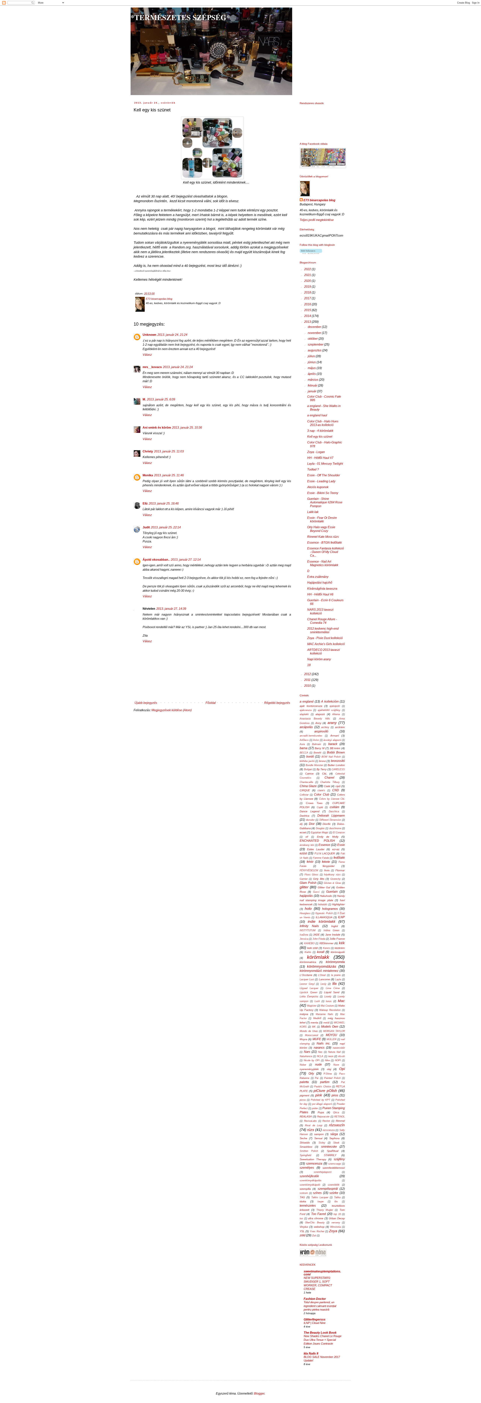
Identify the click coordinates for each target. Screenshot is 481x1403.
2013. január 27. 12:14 (186, 559)
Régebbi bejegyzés (277, 702)
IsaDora (304, 934)
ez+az (335, 849)
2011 (307, 679)
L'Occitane (306, 974)
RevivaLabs (310, 1120)
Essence (324, 844)
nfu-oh (341, 1056)
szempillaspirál (328, 1188)
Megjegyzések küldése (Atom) (171, 710)
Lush (317, 1001)
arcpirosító (321, 731)
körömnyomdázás (321, 966)
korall (320, 952)
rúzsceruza (329, 1130)
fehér (310, 861)
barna (303, 748)
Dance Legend (309, 811)
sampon (319, 1134)
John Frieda (318, 938)
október (313, 338)
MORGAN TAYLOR (334, 1031)
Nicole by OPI (312, 1060)
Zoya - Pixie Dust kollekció (325, 638)
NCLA (320, 1056)
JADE (316, 934)
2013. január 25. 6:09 (161, 399)
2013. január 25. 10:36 (187, 427)
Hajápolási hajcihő (319, 582)
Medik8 (317, 1018)
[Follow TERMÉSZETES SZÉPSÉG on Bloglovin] (311, 253)
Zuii (314, 1235)
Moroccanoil (311, 1035)
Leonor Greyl (307, 983)
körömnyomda (335, 962)
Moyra (303, 1039)
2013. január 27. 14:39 (171, 608)
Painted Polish (332, 1078)
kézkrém (340, 947)
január (312, 391)
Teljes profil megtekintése (317, 220)
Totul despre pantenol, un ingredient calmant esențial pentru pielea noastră (320, 1306)
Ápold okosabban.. (156, 559)
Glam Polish (308, 882)
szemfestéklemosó (334, 1167)
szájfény (339, 1159)
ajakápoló (335, 706)
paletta (304, 1082)
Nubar (303, 1064)
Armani (334, 735)
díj (301, 823)
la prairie (336, 975)
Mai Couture (327, 1005)
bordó (310, 756)
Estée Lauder (315, 849)
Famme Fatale (321, 857)
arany (332, 723)
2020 (308, 280)
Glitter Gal (324, 887)
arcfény (325, 727)
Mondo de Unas (309, 1031)
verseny (335, 1222)
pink (318, 1095)
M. (144, 399)
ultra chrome (315, 1218)
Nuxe (336, 1064)
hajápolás (306, 895)
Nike (327, 1060)
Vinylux (304, 1226)
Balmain (316, 744)
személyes (307, 1167)
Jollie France (337, 938)
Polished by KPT (320, 1099)
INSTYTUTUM (307, 930)
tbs (336, 1201)
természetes (308, 1205)
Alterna (336, 714)
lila (334, 984)
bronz (322, 760)
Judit (146, 527)
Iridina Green (331, 930)
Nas (320, 1052)
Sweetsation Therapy (313, 1159)
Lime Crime (333, 988)
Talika (337, 1197)
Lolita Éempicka (309, 996)
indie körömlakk (321, 921)
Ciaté (327, 786)
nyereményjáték (309, 1069)
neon (330, 1056)
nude (318, 1064)
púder (315, 1108)
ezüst (303, 853)
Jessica (304, 938)
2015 (308, 310)
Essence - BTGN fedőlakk (324, 542)
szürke (333, 1192)
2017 (308, 298)
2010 (308, 685)
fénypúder (329, 866)
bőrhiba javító (307, 761)
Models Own (329, 1026)
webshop (319, 1226)
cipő (338, 786)
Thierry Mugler (324, 1210)
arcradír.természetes (311, 735)
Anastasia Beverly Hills (315, 718)
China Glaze (308, 786)
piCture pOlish (325, 1091)
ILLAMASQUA (324, 917)
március (313, 379)
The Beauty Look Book (320, 1332)
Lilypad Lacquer (309, 988)
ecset (303, 832)
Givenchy (335, 878)
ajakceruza (306, 710)
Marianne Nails (324, 1014)
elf (307, 836)
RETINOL (339, 1116)
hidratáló (322, 904)
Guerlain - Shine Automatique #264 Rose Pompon (324, 502)
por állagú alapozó (322, 1104)
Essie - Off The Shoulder (323, 475)
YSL (302, 1231)
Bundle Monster (314, 765)
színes (317, 1192)
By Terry (322, 769)
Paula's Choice (322, 1086)
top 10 (337, 1214)
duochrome (335, 828)
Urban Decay (337, 1218)
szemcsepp (334, 1163)
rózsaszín (337, 1125)
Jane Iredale (332, 934)
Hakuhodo (326, 895)
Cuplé (320, 807)
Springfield (305, 1155)
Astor (316, 740)
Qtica (336, 1112)
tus (301, 1218)
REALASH (306, 1116)
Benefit (317, 752)
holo (308, 909)
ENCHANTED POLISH (317, 840)
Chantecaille (306, 782)
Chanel (329, 777)
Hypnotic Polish (324, 913)
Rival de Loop (313, 1125)
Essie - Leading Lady (321, 481)
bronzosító (338, 760)
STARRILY (330, 1155)
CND (335, 790)
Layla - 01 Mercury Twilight (325, 463)
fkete (327, 870)
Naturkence (306, 1056)
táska (303, 1201)
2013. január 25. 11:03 (169, 451)
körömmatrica (308, 962)
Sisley (321, 1142)
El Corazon (339, 832)
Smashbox (306, 1146)
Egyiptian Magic (319, 832)
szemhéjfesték (309, 1176)
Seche (303, 1138)
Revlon (326, 1120)
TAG (302, 1197)
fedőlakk (339, 857)
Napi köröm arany (319, 659)
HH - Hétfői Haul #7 (320, 457)
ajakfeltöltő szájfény (329, 710)
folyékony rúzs (332, 874)
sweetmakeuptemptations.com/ (322, 1273)
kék (342, 943)
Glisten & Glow (332, 883)
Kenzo (326, 948)
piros (335, 1095)
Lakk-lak (312, 512)
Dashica (304, 815)
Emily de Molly (328, 836)
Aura (302, 744)
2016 (308, 304)
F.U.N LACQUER (325, 853)
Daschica (334, 811)
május (312, 368)
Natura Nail (334, 1052)
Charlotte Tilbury (330, 782)
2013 (308, 321)
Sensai (318, 1138)
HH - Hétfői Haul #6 (320, 594)
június (312, 362)
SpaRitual (332, 1150)
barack (332, 744)
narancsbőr (339, 1047)
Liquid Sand (332, 992)
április (312, 373)
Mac (341, 1001)
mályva (304, 1014)
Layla (338, 979)
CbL (324, 773)
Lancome (324, 979)
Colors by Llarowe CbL (332, 798)
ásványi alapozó (332, 740)
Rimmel (340, 1120)
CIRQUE (305, 790)
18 (309, 665)
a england (306, 701)
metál (326, 1022)
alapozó (320, 714)
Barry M (319, 748)
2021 (308, 275)
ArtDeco (304, 740)
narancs (319, 1047)
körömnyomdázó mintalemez (319, 970)
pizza (303, 1099)
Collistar (304, 794)
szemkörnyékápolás (310, 1180)
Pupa (321, 1112)
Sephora (334, 1138)
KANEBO (309, 943)
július (312, 356)
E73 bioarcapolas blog (319, 200)
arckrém (340, 727)
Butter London (336, 765)
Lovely (327, 996)
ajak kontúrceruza (311, 705)
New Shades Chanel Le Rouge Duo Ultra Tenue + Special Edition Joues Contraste (322, 1339)
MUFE (316, 1039)
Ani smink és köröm (157, 427)
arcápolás (306, 727)
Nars (307, 1051)
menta (314, 1022)
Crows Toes (314, 803)
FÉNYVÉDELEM (309, 870)
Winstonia (335, 1226)
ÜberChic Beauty (314, 1222)
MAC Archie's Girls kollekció (326, 644)
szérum (304, 1193)
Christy (148, 451)
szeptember (316, 344)
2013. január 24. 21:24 (172, 334)
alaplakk (304, 714)
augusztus (315, 350)
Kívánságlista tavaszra (322, 588)
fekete (326, 861)
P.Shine (328, 1073)
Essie (341, 844)
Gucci (316, 891)
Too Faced (318, 1213)
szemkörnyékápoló (310, 1184)
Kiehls (308, 952)
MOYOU (331, 1035)
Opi (342, 1069)
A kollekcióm (329, 701)
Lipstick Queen (308, 992)
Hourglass (305, 913)
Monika (148, 475)
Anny (318, 723)
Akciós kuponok (317, 487)
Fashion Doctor (315, 1298)
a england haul (317, 415)
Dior (312, 823)
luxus (329, 1001)
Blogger (259, 1393)
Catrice (309, 773)
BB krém (335, 748)
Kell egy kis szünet (319, 436)
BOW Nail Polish (331, 756)
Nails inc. (323, 1043)
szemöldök (334, 1184)
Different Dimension (330, 819)
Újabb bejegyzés (146, 702)
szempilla (305, 1188)
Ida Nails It (311, 1353)
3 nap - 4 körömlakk (320, 430)
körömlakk (318, 957)
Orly (311, 1073)
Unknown (149, 334)
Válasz (147, 354)
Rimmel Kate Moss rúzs (323, 536)
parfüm (324, 1082)
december (315, 326)
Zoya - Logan (316, 452)
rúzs (310, 1130)
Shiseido (305, 1142)
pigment (304, 1095)
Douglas (320, 828)
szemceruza (314, 1163)
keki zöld (312, 947)
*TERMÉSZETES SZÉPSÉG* (180, 17)
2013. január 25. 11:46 (169, 475)
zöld (302, 1235)
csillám (334, 807)
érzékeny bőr (307, 845)
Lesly (323, 983)
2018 (308, 292)
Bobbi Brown (336, 752)
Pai (316, 1078)
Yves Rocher (317, 1231)
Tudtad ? (313, 469)
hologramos (330, 908)
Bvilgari (308, 769)
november (315, 332)
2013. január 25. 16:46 (164, 503)
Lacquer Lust (307, 979)
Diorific (327, 823)
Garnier (304, 878)
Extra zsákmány (317, 576)
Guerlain (332, 891)
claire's (321, 790)
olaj (329, 1069)
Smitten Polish (309, 1151)
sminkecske (329, 1146)
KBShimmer (326, 943)
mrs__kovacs (152, 367)
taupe (321, 1201)
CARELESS (338, 769)
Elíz (145, 503)
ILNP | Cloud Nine (314, 1322)
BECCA (304, 752)
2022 (308, 269)
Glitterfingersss (314, 1319)
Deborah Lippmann (331, 815)
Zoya (333, 1231)
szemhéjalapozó (322, 1172)
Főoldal (211, 702)
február (313, 385)
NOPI (338, 1060)
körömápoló (338, 952)
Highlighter (338, 904)
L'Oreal (322, 975)
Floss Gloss (311, 874)
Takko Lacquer (319, 1197)
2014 (308, 316)
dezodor (310, 819)
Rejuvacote (323, 1116)
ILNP (341, 917)
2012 (308, 674)
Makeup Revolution (330, 1010)
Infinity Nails (309, 926)
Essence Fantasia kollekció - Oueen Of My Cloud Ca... (325, 552)
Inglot (334, 926)
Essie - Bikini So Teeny (322, 493)
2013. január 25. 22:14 (166, 527)
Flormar (340, 870)
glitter (304, 887)
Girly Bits (318, 878)
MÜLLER (331, 1039)
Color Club (321, 794)
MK (314, 1026)
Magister (311, 1005)
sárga (334, 1134)
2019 (308, 286)
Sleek (336, 1142)
